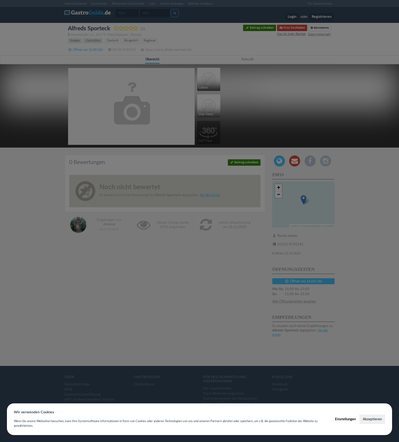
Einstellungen (345, 419)
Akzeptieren (372, 419)
